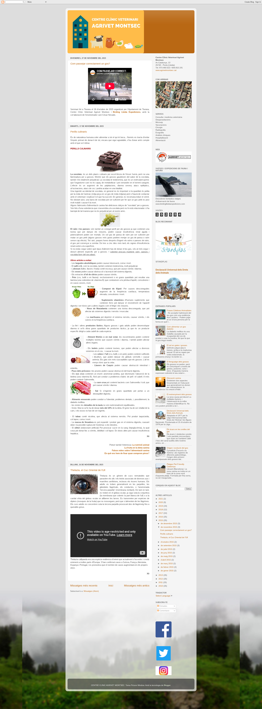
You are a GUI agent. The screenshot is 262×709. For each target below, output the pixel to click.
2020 (161, 502)
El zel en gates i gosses (177, 345)
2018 (161, 510)
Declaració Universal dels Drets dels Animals (178, 412)
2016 (161, 517)
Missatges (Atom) (91, 591)
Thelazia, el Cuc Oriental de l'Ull (87, 470)
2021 (161, 499)
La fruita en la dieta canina (136, 448)
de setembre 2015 (169, 545)
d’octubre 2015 (167, 542)
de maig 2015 (167, 556)
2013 (161, 575)
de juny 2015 (166, 553)
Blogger (167, 685)
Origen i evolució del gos (177, 448)
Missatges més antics (136, 585)
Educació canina (174, 378)
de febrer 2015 (167, 567)
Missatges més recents (83, 585)
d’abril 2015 (166, 560)
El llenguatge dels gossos (178, 362)
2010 (161, 586)
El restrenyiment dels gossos (179, 394)
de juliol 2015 (167, 549)
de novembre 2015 (169, 527)
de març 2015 (167, 564)
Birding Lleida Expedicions (126, 112)
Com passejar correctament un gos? (90, 63)
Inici (110, 585)
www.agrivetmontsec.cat (166, 70)
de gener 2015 (167, 571)
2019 (161, 506)
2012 (161, 579)
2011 (161, 582)
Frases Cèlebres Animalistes (179, 310)
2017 (161, 513)
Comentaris (164, 611)
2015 (161, 520)
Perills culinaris (78, 131)
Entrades (163, 606)
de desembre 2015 (169, 523)
